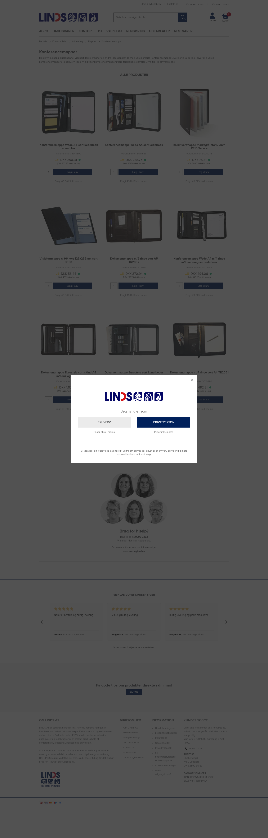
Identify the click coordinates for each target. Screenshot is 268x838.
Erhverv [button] (104, 422)
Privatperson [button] (163, 422)
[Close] (192, 380)
